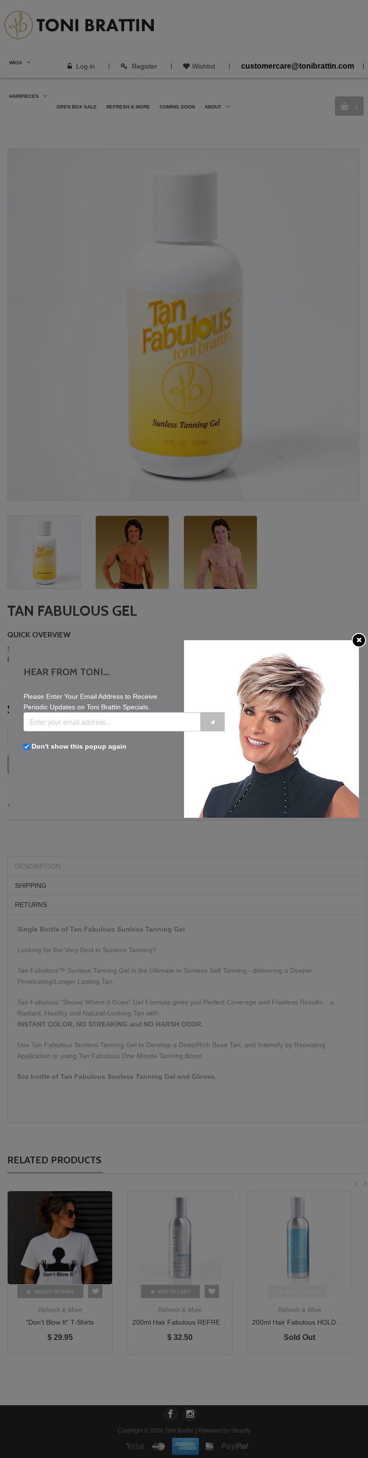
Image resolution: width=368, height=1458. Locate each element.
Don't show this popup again (79, 746)
